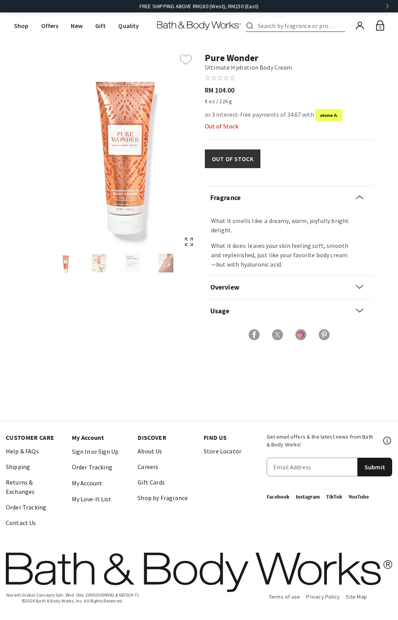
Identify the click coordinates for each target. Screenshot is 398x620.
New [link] (76, 26)
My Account (87, 483)
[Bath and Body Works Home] (199, 25)
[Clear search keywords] (342, 26)
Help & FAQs (22, 451)
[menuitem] (21, 26)
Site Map (356, 596)
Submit (375, 467)
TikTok (334, 496)
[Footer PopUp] (387, 440)
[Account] (359, 25)
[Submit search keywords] (249, 26)
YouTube (359, 496)
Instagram (308, 496)
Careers (148, 467)
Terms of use (284, 596)
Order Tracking (26, 507)
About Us (150, 451)
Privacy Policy (323, 596)
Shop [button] (21, 26)
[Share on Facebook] (254, 334)
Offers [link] (50, 26)
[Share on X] (277, 334)
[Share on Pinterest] (324, 334)
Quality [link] (128, 26)
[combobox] (296, 26)
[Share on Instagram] (300, 334)
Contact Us (21, 523)
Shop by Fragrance (163, 498)
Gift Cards (151, 482)
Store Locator (222, 451)
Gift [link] (100, 26)
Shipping (18, 467)
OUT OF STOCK (232, 159)
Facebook (278, 496)
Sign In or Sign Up (95, 451)
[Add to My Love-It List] (185, 60)
